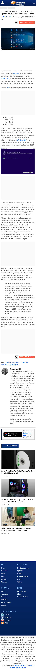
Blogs (3, 576)
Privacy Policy (6, 602)
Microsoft (16, 73)
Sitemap (4, 582)
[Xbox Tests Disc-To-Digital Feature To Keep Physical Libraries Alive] (18, 459)
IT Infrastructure (22, 576)
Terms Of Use (21, 668)
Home (3, 568)
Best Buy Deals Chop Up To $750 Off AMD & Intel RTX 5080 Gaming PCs (17, 501)
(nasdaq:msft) (14, 364)
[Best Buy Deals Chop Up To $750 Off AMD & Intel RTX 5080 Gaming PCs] (18, 488)
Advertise (4, 594)
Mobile (19, 573)
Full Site (4, 579)
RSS (6, 623)
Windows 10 (21, 140)
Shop (19, 594)
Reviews (4, 571)
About (3, 591)
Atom (18, 362)
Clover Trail (5, 78)
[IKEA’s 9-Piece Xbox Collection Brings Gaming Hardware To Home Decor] (18, 516)
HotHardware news (27, 434)
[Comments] (16, 22)
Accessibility (21, 591)
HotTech (4, 605)
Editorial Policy (22, 597)
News (11, 8)
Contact (4, 599)
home (3, 8)
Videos (19, 582)
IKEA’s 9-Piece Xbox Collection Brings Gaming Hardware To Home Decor (16, 529)
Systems (20, 571)
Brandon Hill (16, 369)
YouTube (8, 620)
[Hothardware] (18, 3)
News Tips (4, 597)
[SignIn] (3, 2)
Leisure (19, 579)
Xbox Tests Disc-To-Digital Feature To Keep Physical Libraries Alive (17, 472)
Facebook (8, 617)
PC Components (23, 568)
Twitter (7, 614)
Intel (8, 88)
